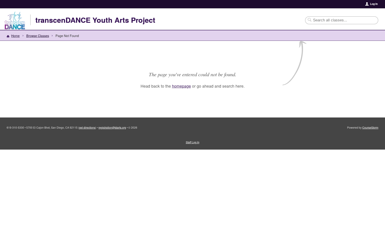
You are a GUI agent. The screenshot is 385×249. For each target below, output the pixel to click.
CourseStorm (370, 127)
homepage (181, 86)
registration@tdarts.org (112, 127)
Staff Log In (192, 142)
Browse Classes (37, 35)
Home (15, 35)
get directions (87, 127)
